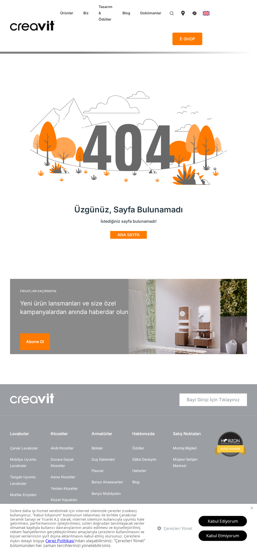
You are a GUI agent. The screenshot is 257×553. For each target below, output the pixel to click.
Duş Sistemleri (103, 459)
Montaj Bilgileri (185, 448)
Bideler (97, 448)
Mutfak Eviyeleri (23, 495)
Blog (126, 13)
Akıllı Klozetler (62, 448)
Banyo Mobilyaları (106, 493)
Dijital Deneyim (144, 459)
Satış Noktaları (187, 433)
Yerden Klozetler (64, 488)
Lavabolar (19, 433)
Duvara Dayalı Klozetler (62, 462)
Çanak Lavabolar (24, 448)
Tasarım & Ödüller (105, 13)
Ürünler (66, 13)
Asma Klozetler (63, 477)
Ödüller (138, 448)
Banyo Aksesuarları (107, 482)
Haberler (139, 470)
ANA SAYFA (128, 234)
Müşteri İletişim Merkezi (185, 462)
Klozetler (59, 433)
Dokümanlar (150, 13)
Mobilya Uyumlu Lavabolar (23, 462)
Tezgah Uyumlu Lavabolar (23, 480)
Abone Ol (35, 341)
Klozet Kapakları (64, 500)
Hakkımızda (143, 433)
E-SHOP (187, 38)
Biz (86, 13)
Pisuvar (98, 470)
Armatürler (102, 433)
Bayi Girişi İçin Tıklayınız (213, 399)
